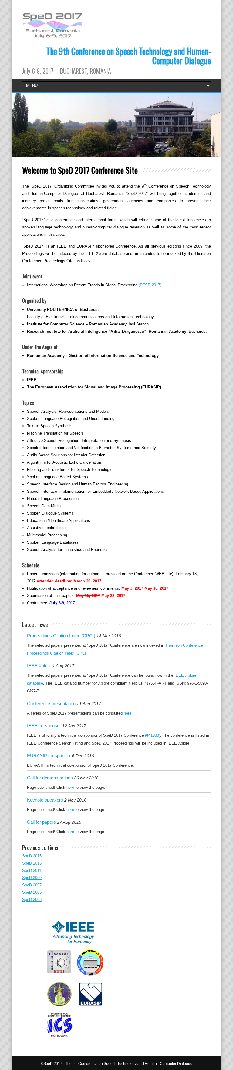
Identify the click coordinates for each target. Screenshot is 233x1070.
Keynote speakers (45, 799)
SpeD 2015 (32, 856)
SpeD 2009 (32, 877)
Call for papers (41, 822)
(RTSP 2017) (150, 285)
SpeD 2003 (32, 899)
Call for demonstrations (50, 777)
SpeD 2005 (32, 892)
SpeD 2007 (32, 885)
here (127, 713)
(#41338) (152, 735)
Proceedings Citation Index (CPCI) (61, 635)
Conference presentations (52, 703)
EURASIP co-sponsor (49, 755)
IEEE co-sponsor (44, 725)
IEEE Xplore (39, 665)
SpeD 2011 (31, 870)
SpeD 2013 (32, 863)
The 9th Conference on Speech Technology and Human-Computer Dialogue (128, 56)
